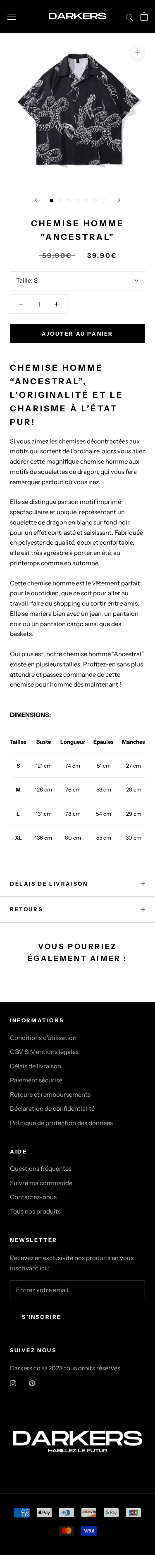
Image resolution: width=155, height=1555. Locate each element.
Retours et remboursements (50, 1094)
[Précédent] (36, 200)
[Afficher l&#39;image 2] (60, 200)
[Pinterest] (32, 1383)
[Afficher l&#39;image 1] (51, 200)
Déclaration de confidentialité (52, 1108)
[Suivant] (119, 200)
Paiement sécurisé (36, 1080)
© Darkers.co (78, 1420)
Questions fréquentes (41, 1168)
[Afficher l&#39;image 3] (69, 200)
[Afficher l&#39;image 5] (86, 200)
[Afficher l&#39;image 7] (103, 200)
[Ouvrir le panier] (144, 16)
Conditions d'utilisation (43, 1038)
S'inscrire (42, 1317)
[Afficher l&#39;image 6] (95, 200)
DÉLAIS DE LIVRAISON (49, 883)
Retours (26, 909)
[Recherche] (129, 16)
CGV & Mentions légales (44, 1052)
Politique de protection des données (61, 1123)
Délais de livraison (35, 1066)
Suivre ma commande (41, 1183)
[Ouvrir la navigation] (11, 16)
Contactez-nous (33, 1197)
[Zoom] (137, 52)
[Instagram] (13, 1383)
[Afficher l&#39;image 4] (77, 200)
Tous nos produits (35, 1211)
